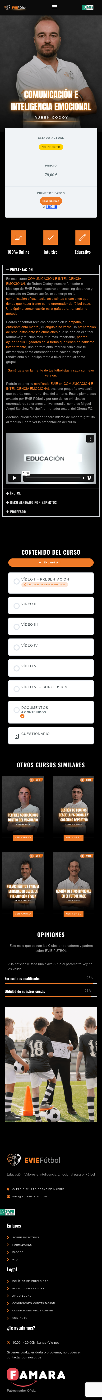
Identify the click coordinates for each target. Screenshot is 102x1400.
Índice (15, 492)
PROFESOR (18, 511)
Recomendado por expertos (33, 502)
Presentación (21, 269)
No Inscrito (51, 147)
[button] (55, 6)
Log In (51, 206)
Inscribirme (51, 201)
